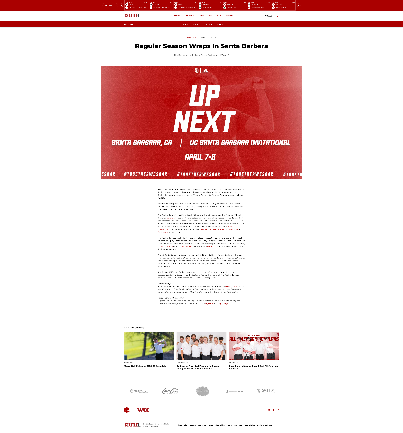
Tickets (229, 16)
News (185, 24)
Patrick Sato (163, 232)
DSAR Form (232, 425)
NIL (210, 16)
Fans (202, 16)
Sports (177, 16)
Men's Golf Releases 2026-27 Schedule (145, 366)
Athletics (190, 16)
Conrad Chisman (165, 246)
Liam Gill (211, 246)
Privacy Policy (182, 425)
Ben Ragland (187, 246)
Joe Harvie (233, 229)
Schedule (196, 24)
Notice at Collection (264, 425)
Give (219, 16)
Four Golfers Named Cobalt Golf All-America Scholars (253, 367)
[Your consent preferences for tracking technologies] (2, 325)
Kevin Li (169, 218)
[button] (121, 5)
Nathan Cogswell (208, 229)
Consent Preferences (198, 425)
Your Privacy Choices (247, 425)
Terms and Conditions (216, 425)
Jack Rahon (222, 229)
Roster (209, 24)
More (219, 24)
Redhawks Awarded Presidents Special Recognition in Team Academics (198, 367)
